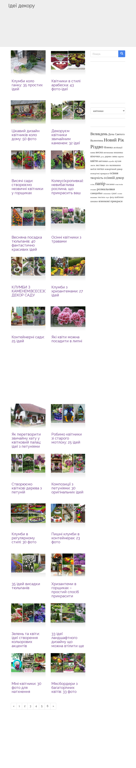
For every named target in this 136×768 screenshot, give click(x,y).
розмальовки (106, 189)
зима (114, 156)
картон (121, 156)
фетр (112, 197)
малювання (115, 165)
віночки (95, 156)
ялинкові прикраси (111, 201)
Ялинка (108, 147)
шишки (94, 201)
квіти (94, 160)
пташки (93, 189)
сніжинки (107, 193)
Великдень (98, 133)
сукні (114, 193)
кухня (118, 161)
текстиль (101, 197)
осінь (92, 184)
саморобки (96, 193)
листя (92, 165)
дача (102, 156)
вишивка (118, 152)
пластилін (119, 184)
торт (107, 197)
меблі (93, 169)
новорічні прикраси (99, 173)
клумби (111, 161)
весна (99, 152)
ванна (92, 152)
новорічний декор (113, 169)
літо (107, 165)
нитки (100, 169)
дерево (108, 156)
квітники (103, 161)
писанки (110, 184)
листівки (100, 165)
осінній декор (114, 177)
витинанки (108, 152)
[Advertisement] (68, 32)
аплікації (117, 147)
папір (100, 183)
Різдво (96, 146)
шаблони (119, 197)
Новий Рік (114, 140)
